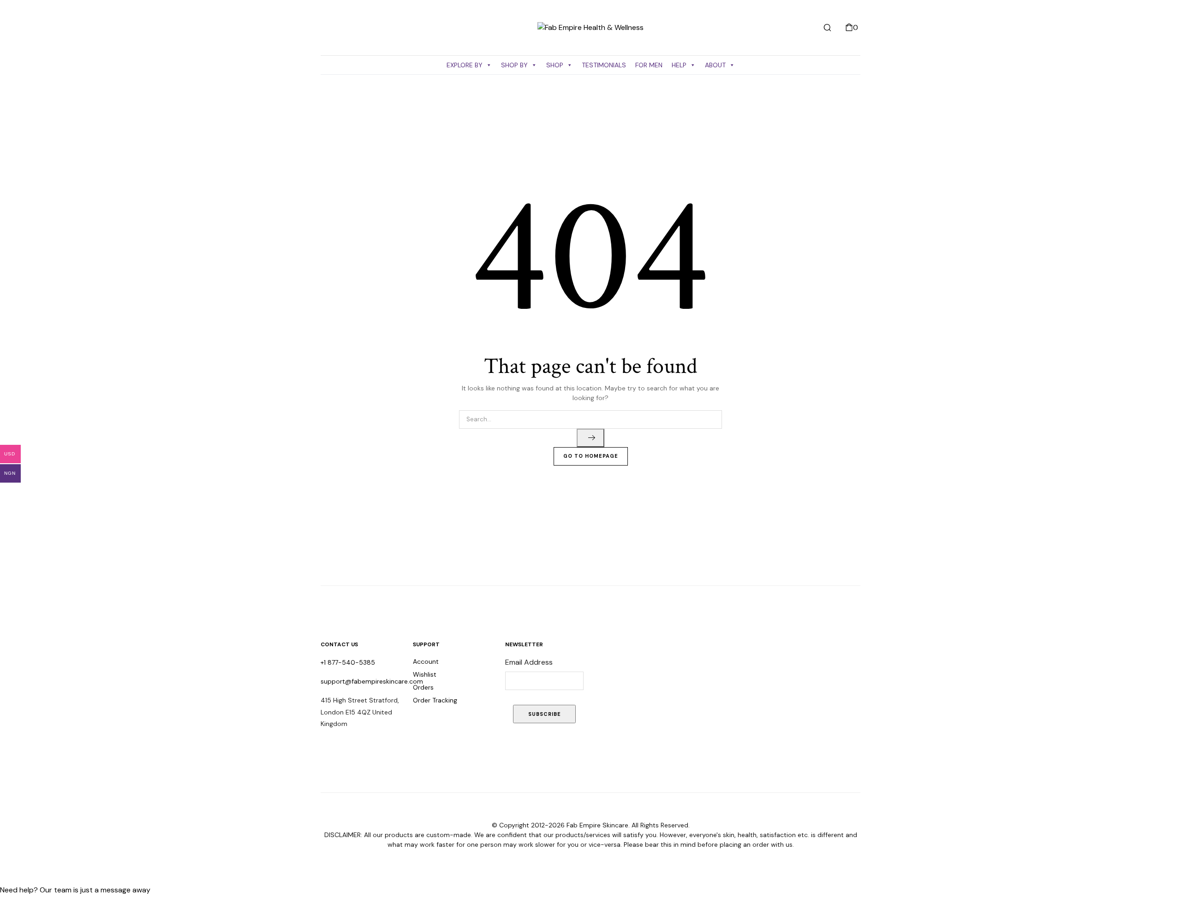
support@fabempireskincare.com (372, 681)
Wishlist (424, 674)
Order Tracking (435, 700)
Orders (423, 687)
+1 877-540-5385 (348, 662)
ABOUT (715, 65)
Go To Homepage (590, 456)
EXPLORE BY (465, 65)
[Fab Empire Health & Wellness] (590, 27)
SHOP (554, 65)
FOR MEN (648, 65)
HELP (679, 65)
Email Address (529, 662)
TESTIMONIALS (604, 65)
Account (426, 661)
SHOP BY (514, 65)
